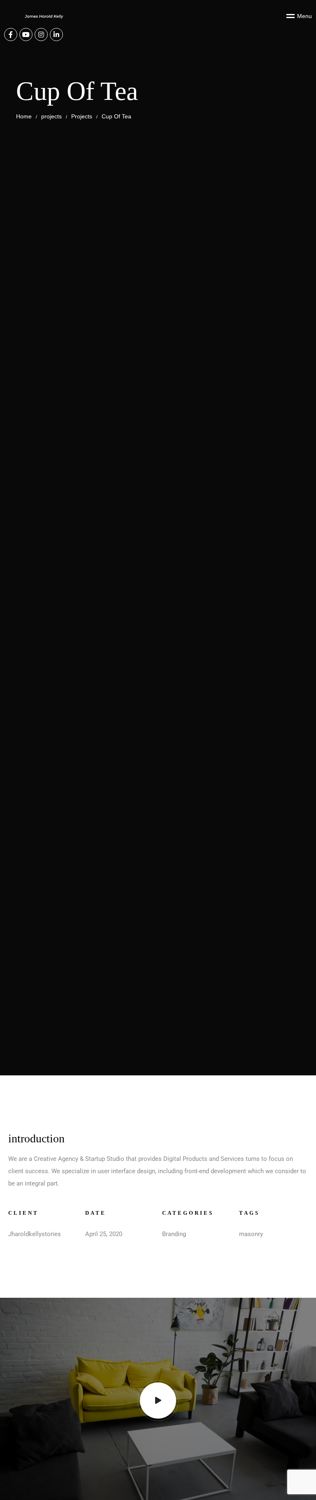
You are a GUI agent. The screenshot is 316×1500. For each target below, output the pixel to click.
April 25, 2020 (103, 1234)
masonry (251, 1234)
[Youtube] (26, 34)
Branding (174, 1234)
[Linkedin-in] (56, 34)
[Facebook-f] (10, 34)
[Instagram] (41, 34)
